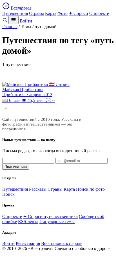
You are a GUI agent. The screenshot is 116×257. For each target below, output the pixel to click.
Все (20, 8)
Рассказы (37, 189)
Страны (36, 13)
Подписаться (16, 167)
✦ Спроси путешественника (50, 216)
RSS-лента (28, 221)
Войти (26, 21)
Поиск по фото (90, 189)
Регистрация (28, 243)
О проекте (99, 13)
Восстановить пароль (61, 243)
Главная (9, 26)
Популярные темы (57, 221)
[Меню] (13, 20)
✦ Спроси (78, 13)
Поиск (8, 194)
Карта (50, 13)
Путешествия (15, 13)
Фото (62, 13)
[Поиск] (4, 21)
